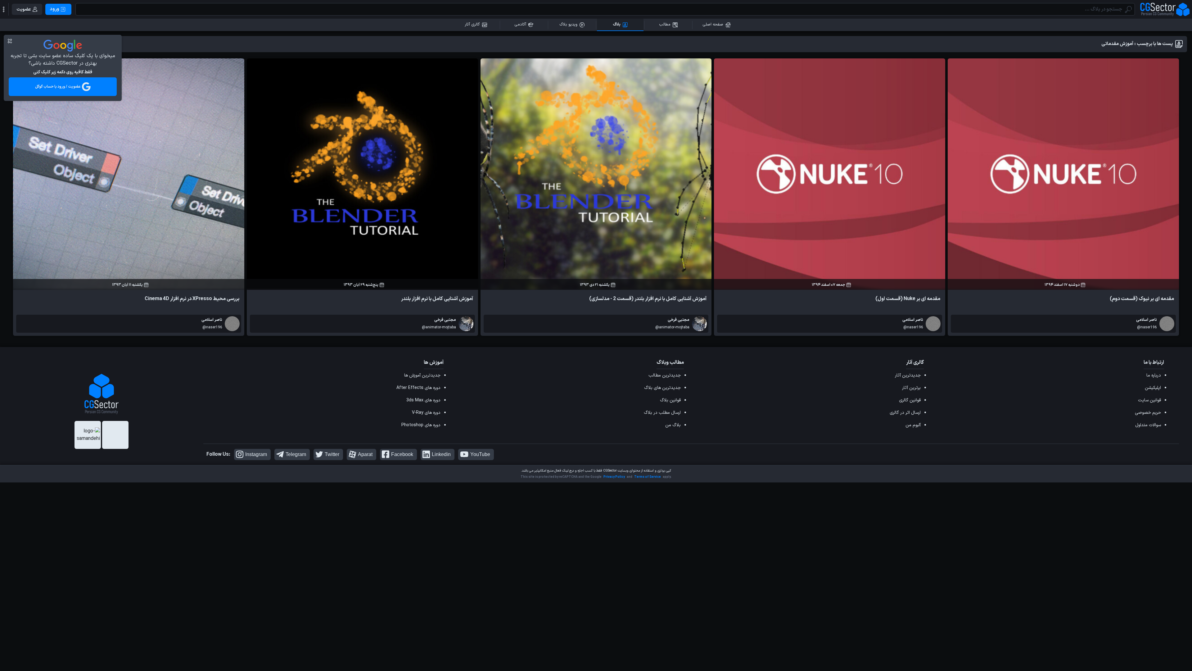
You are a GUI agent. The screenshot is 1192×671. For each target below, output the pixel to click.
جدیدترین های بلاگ (662, 388)
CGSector (610, 470)
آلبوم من (913, 425)
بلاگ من (673, 425)
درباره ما (1153, 375)
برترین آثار (911, 388)
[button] (4, 9)
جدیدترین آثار (908, 375)
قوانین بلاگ (670, 400)
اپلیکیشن (1153, 388)
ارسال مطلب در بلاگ (662, 412)
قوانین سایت (1149, 400)
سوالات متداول (1148, 425)
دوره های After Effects (418, 388)
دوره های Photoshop (420, 425)
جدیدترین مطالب (664, 375)
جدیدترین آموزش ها (422, 375)
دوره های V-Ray (426, 412)
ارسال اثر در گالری (905, 412)
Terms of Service (647, 477)
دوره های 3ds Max (423, 400)
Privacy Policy (614, 477)
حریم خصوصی (1148, 412)
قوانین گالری (910, 400)
